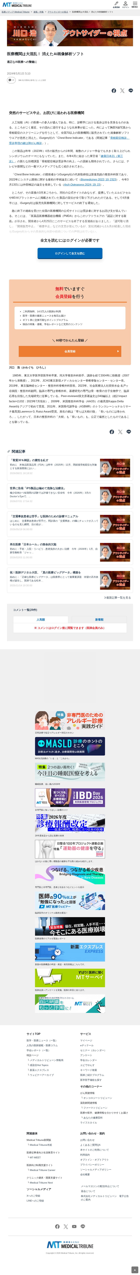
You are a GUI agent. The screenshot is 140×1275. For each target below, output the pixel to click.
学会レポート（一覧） (39, 1050)
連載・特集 (38, 12)
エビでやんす (87, 1065)
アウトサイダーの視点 (58, 12)
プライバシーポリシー (92, 1164)
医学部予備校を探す (91, 1080)
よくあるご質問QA (90, 1145)
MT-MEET (35, 1157)
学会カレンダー (88, 1060)
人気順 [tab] (41, 619)
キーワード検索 (88, 1070)
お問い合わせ (87, 1140)
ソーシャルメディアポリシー (95, 1169)
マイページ (86, 1040)
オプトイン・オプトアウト (94, 1159)
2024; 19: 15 (82, 184)
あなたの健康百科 (93, 1117)
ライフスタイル (88, 1122)
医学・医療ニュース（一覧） (42, 1040)
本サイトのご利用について (94, 1149)
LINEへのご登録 (35, 1200)
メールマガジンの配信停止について (100, 1186)
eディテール (87, 1045)
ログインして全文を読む (70, 253)
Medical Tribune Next (41, 1182)
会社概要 (85, 1174)
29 (13, 80)
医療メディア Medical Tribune (16, 12)
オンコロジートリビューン (97, 1098)
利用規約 (85, 1154)
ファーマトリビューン (95, 1107)
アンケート (86, 1055)
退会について (88, 1191)
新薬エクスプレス (39, 1070)
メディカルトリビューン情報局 (46, 1060)
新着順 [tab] (99, 619)
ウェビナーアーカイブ (42, 1075)
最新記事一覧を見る (118, 597)
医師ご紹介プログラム (92, 1075)
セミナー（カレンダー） (93, 1050)
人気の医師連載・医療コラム (42, 1045)
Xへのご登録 (33, 1195)
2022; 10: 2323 (98, 179)
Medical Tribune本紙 (41, 1145)
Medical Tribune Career (42, 1170)
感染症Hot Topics (39, 1065)
